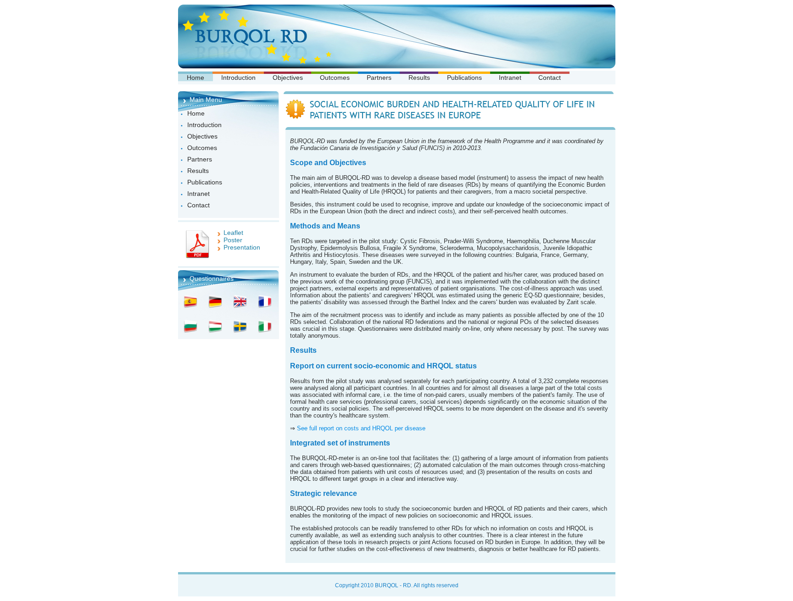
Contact (549, 77)
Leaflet (233, 232)
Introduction (238, 77)
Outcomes (335, 77)
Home (195, 77)
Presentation (241, 247)
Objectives (288, 77)
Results (419, 77)
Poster (232, 240)
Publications (464, 77)
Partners (379, 77)
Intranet (510, 77)
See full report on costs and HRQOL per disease (361, 428)
